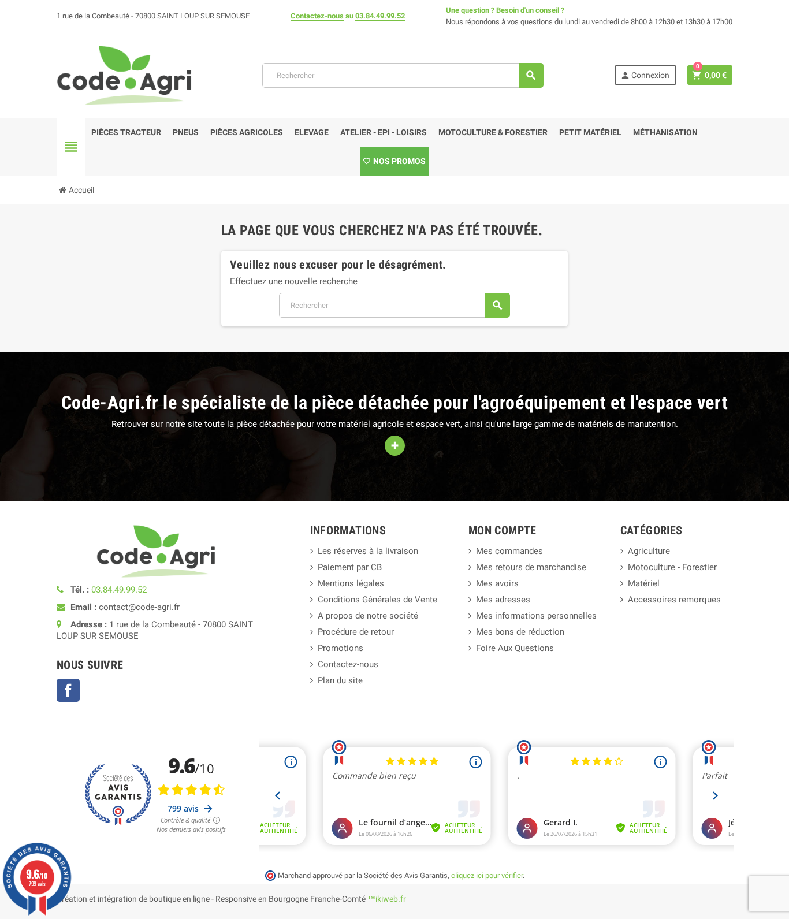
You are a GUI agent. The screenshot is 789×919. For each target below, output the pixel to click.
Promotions (340, 648)
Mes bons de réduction (520, 632)
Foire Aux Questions (515, 648)
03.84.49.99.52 (380, 16)
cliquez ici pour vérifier (487, 875)
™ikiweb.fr (386, 898)
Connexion (644, 75)
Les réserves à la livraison (368, 551)
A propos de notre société (368, 616)
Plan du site (340, 680)
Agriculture (649, 551)
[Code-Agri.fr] (124, 74)
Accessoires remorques (674, 599)
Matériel (644, 583)
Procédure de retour (356, 632)
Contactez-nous (317, 16)
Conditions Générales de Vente (377, 599)
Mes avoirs (497, 583)
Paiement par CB (350, 567)
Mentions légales (351, 583)
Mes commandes (509, 551)
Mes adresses (503, 599)
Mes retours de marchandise (531, 567)
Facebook (68, 690)
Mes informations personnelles (536, 616)
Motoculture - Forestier (672, 567)
